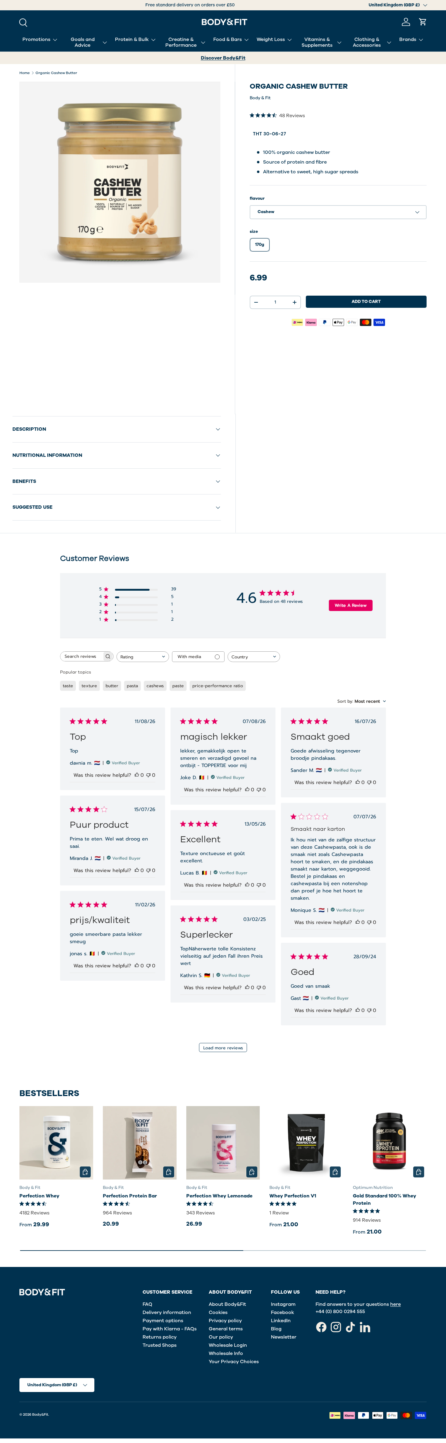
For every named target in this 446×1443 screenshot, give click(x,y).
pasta (132, 686)
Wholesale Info (226, 1353)
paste (178, 686)
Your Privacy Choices (234, 1361)
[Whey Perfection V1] (306, 1143)
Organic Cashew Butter (56, 73)
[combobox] (143, 656)
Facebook (282, 1312)
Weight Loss (271, 39)
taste (68, 686)
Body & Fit (260, 98)
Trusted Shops (160, 1345)
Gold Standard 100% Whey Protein (384, 1200)
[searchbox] (81, 656)
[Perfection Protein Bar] (140, 1143)
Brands (407, 39)
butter (112, 686)
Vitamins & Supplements (317, 42)
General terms (226, 1329)
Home (24, 73)
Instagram (283, 1304)
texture (89, 686)
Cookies (218, 1312)
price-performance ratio (217, 686)
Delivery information (167, 1312)
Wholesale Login (228, 1345)
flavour (257, 198)
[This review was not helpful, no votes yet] (148, 775)
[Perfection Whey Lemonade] (223, 1143)
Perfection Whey (39, 1196)
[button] (423, 22)
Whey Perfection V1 (292, 1196)
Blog (276, 1329)
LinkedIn (281, 1320)
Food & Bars (227, 39)
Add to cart (366, 301)
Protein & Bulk (132, 39)
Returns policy (160, 1337)
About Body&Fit (227, 1304)
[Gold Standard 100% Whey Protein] (390, 1143)
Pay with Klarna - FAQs (170, 1329)
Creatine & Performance (181, 42)
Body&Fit (40, 1414)
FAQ (147, 1304)
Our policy (221, 1337)
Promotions (36, 39)
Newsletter (283, 1337)
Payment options (163, 1320)
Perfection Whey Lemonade (219, 1196)
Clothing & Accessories (367, 42)
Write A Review (351, 605)
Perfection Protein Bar (130, 1196)
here (395, 1304)
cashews (155, 686)
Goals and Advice (83, 42)
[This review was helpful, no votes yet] (137, 775)
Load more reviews (223, 1048)
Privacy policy (225, 1320)
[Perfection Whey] (56, 1143)
